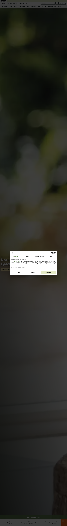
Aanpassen (33, 272)
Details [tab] (27, 256)
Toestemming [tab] (15, 256)
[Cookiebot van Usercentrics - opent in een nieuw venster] (51, 253)
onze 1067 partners (17, 261)
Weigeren (18, 272)
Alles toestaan (48, 272)
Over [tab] (51, 256)
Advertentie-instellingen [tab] (39, 256)
